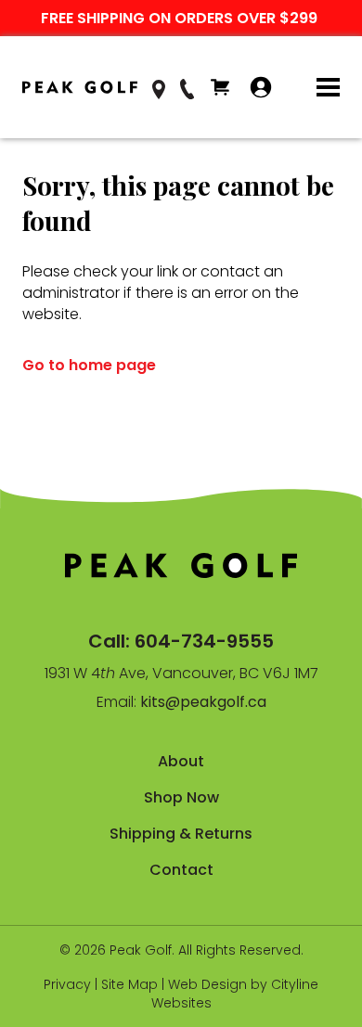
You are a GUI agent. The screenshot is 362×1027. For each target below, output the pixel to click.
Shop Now (181, 797)
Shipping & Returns (181, 833)
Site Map (129, 984)
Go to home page (89, 365)
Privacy (67, 984)
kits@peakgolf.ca (203, 701)
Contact (181, 869)
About (181, 761)
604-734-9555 (204, 641)
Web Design (207, 984)
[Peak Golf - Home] (79, 87)
